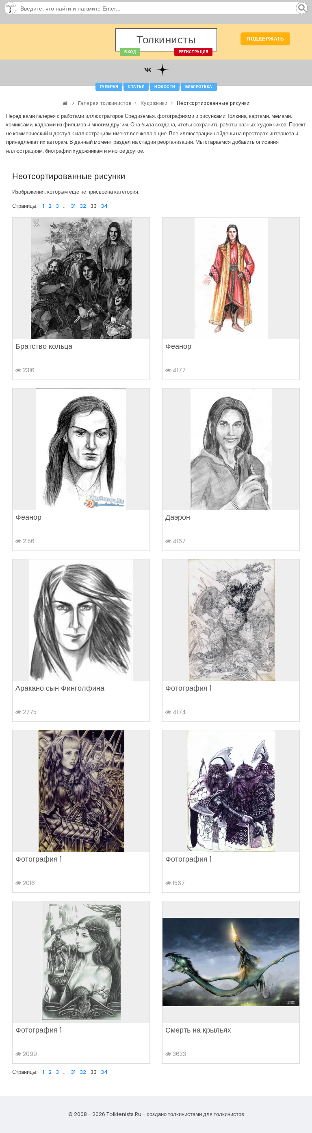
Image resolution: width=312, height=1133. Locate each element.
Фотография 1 (188, 688)
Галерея (109, 86)
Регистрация (193, 51)
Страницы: (24, 206)
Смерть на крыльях (198, 1030)
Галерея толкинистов (105, 103)
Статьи (136, 86)
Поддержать (265, 38)
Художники (154, 103)
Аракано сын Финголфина (59, 688)
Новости (164, 86)
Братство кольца (43, 346)
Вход (130, 51)
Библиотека (198, 86)
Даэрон (177, 517)
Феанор (178, 346)
